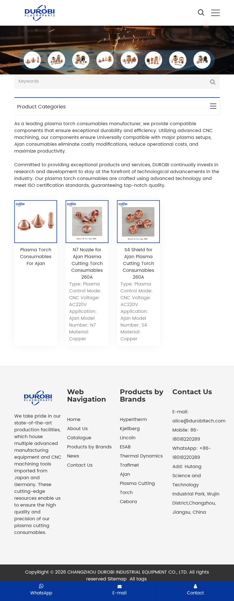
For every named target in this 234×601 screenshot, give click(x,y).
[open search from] (201, 12)
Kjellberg (130, 428)
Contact (195, 593)
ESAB (125, 447)
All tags (138, 579)
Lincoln (128, 438)
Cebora (128, 501)
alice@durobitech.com (198, 421)
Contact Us (79, 465)
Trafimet (129, 465)
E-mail (119, 593)
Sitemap (117, 579)
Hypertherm (133, 419)
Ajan (125, 474)
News (73, 456)
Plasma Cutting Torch (137, 488)
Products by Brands (89, 447)
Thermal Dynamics (141, 456)
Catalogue (79, 438)
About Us (77, 428)
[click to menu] (215, 12)
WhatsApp (41, 593)
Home (73, 419)
